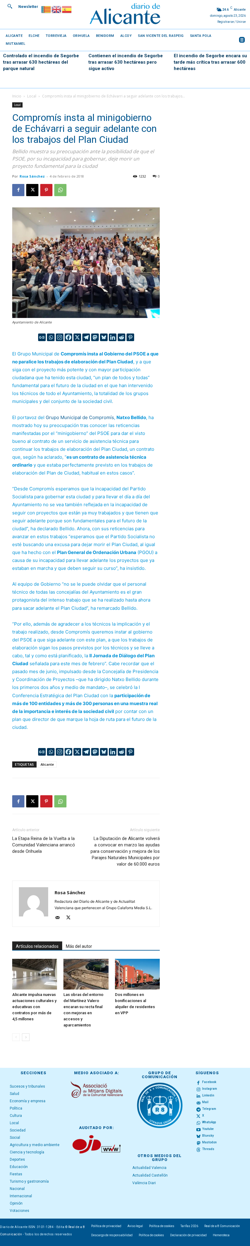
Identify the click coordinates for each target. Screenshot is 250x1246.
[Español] (67, 9)
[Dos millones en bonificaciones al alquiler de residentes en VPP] (137, 974)
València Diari (144, 1183)
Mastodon (209, 1142)
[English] (57, 9)
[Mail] (60, 918)
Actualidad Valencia (149, 1168)
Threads (208, 1149)
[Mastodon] (95, 337)
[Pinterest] (46, 190)
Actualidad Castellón (150, 1175)
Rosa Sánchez (32, 176)
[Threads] (198, 1149)
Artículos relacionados (37, 946)
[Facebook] (18, 190)
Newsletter (28, 7)
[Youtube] (198, 1129)
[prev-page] (16, 1037)
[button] (9, 6)
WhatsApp (209, 1122)
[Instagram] (59, 337)
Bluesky (208, 1135)
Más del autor (79, 946)
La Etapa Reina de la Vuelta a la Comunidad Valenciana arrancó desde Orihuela (43, 845)
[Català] (46, 9)
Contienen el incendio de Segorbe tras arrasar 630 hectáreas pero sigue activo (125, 62)
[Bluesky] (104, 337)
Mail (205, 1102)
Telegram (209, 1108)
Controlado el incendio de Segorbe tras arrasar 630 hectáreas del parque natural (41, 62)
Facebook (209, 1082)
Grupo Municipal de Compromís (80, 417)
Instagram (209, 1088)
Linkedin (208, 1095)
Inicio (16, 96)
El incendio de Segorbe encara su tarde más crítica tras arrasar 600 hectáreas (210, 62)
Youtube (208, 1129)
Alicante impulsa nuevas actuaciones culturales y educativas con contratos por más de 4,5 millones (34, 1006)
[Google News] (42, 337)
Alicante (47, 764)
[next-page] (26, 1037)
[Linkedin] (112, 337)
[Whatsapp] (51, 337)
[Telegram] (86, 337)
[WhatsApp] (60, 190)
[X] (32, 190)
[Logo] (125, 14)
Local (31, 96)
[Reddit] (121, 337)
